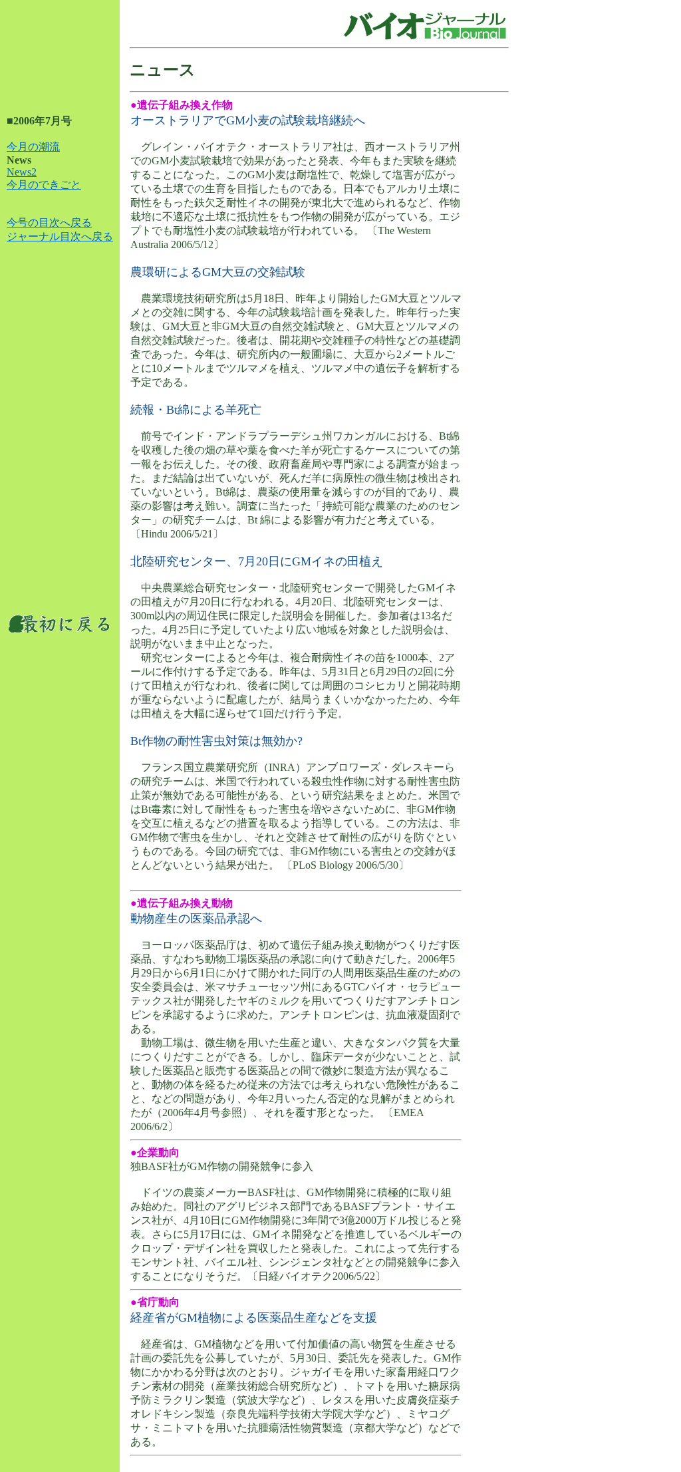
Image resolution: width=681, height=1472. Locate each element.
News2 (22, 172)
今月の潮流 (33, 146)
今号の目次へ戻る (49, 222)
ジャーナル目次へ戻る (60, 236)
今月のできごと (44, 184)
